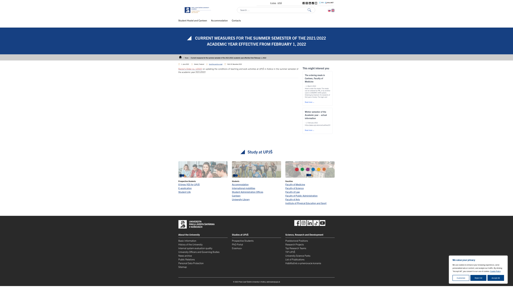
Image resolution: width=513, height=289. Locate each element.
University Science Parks (297, 255)
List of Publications (294, 259)
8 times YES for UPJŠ (189, 184)
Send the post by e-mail (215, 64)
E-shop (273, 3)
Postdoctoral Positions (296, 240)
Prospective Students (243, 240)
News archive (185, 255)
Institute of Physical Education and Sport (306, 203)
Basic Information (187, 240)
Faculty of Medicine (295, 184)
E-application (185, 188)
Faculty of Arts (292, 199)
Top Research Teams (295, 248)
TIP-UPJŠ (290, 251)
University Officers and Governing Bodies (198, 251)
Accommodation (240, 184)
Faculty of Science (294, 188)
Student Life (184, 191)
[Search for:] (311, 10)
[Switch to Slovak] (329, 10)
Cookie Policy (495, 271)
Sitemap (182, 266)
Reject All (478, 278)
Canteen (236, 195)
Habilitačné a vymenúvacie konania (303, 263)
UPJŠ (279, 3)
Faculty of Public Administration (301, 195)
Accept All (496, 278)
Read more (309, 102)
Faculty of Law (292, 191)
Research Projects (294, 244)
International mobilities (243, 188)
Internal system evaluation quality (195, 248)
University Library (241, 199)
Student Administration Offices (247, 191)
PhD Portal (237, 244)
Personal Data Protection (191, 263)
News (187, 58)
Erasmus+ (237, 248)
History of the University (190, 244)
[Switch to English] (332, 10)
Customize (461, 278)
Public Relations (186, 259)
